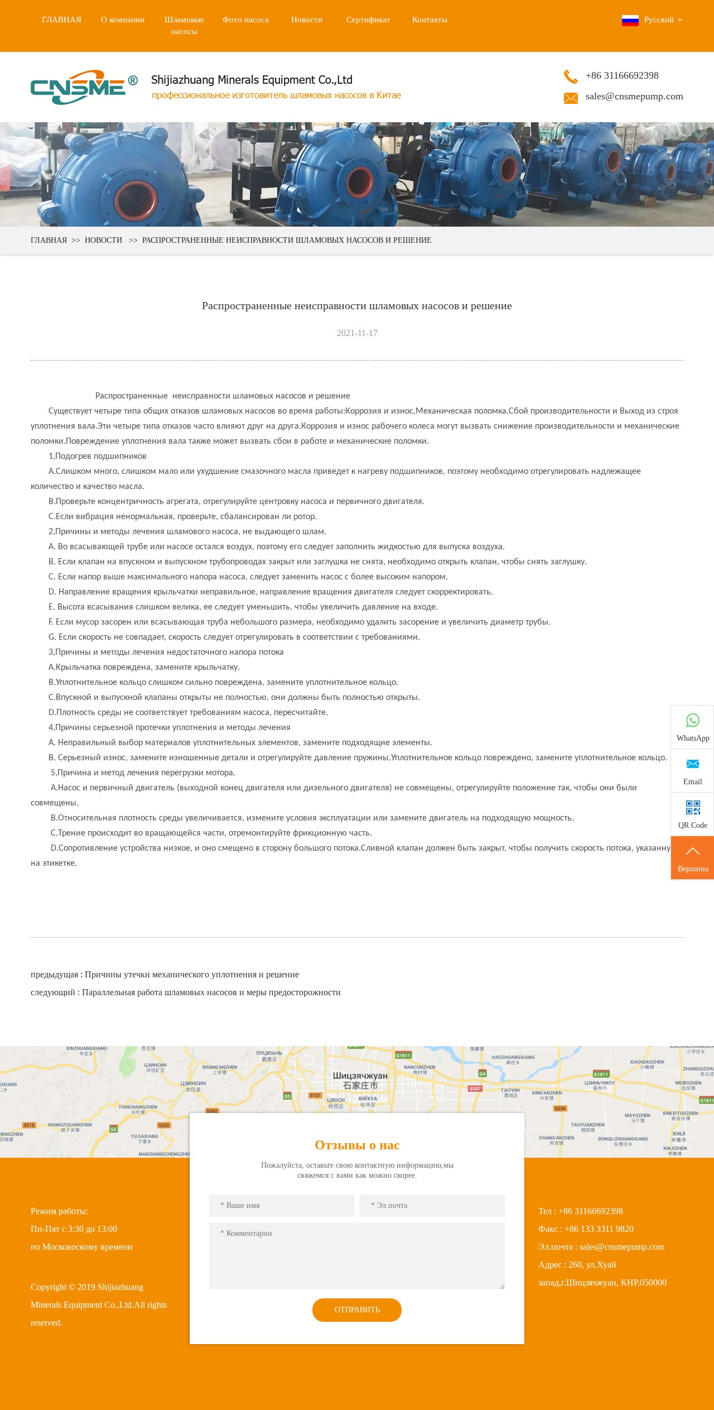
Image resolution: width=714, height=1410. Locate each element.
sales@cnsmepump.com (634, 96)
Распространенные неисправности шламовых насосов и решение (287, 240)
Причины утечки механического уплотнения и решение (193, 974)
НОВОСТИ (103, 240)
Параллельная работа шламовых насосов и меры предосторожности (211, 992)
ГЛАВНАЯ (49, 240)
